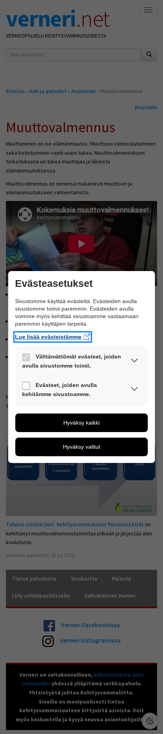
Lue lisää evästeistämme (48, 337)
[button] (134, 362)
